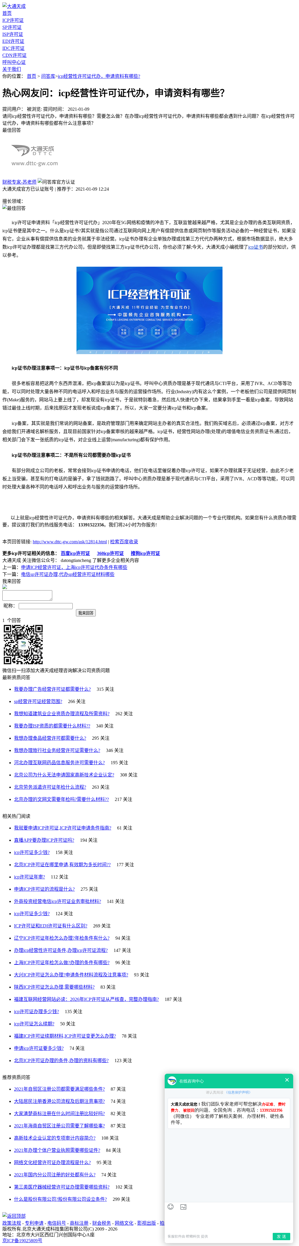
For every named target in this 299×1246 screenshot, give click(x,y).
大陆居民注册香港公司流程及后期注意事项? (59, 1101)
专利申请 (34, 1223)
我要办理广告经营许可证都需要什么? (52, 689)
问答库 (48, 76)
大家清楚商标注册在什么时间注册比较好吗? (59, 1113)
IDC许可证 (13, 48)
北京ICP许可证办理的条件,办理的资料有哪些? (61, 1060)
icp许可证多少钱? (32, 852)
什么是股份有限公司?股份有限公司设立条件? (60, 1199)
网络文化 (124, 1223)
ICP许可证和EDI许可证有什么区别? (50, 925)
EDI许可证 (13, 41)
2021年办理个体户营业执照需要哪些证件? (57, 1150)
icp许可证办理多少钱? (36, 1011)
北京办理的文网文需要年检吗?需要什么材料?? (61, 799)
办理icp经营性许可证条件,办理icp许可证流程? (61, 950)
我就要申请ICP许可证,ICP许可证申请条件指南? (62, 827)
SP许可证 (12, 27)
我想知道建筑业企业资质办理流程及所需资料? (61, 713)
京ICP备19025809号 (22, 1240)
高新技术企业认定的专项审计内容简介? (54, 1138)
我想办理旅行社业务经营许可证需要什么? (57, 750)
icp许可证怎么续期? (34, 1023)
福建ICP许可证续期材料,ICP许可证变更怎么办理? (65, 1036)
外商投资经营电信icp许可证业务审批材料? (57, 901)
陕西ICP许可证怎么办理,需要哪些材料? (54, 987)
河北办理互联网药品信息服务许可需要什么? (59, 762)
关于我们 (11, 69)
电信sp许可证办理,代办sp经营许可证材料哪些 (67, 574)
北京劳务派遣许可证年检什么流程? (50, 787)
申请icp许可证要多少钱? (39, 1048)
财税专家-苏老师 (19, 182)
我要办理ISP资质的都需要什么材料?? (52, 725)
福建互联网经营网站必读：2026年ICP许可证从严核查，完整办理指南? (86, 999)
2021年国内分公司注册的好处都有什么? (54, 1174)
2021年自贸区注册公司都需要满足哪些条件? (59, 1089)
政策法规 (11, 1223)
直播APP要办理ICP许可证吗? (44, 840)
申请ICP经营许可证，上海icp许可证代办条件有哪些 (74, 567)
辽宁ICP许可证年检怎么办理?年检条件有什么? (61, 938)
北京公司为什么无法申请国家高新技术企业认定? (64, 774)
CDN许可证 (14, 55)
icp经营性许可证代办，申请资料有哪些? (99, 76)
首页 (7, 13)
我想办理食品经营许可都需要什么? (50, 738)
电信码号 (56, 1223)
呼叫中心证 (14, 62)
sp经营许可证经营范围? (38, 701)
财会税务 (101, 1223)
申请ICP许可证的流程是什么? (44, 889)
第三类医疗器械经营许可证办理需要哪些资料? (61, 1187)
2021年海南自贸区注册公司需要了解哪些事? (59, 1125)
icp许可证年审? (29, 876)
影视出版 (146, 1223)
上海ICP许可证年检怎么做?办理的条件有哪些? (61, 962)
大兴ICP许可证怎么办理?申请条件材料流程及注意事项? (71, 974)
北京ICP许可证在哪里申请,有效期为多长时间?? (62, 864)
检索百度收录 (124, 541)
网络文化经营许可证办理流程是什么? (52, 1162)
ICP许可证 (13, 20)
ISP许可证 (12, 34)
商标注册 (79, 1223)
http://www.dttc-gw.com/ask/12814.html (70, 541)
